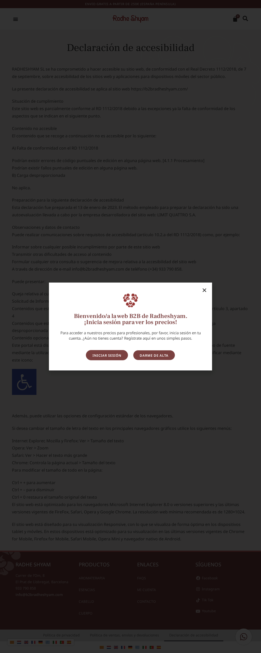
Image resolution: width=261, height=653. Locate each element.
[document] (130, 326)
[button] (204, 290)
